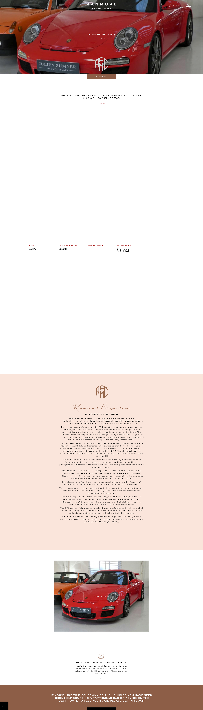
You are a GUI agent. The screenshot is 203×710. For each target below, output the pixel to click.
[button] (188, 7)
